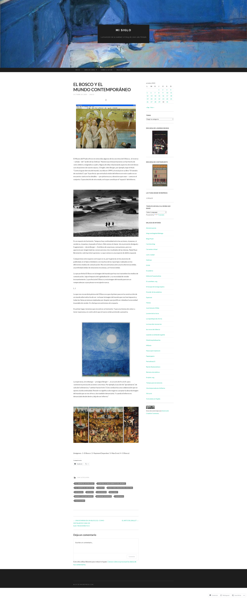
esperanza (79, 492)
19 (147, 99)
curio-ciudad (150, 255)
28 (155, 102)
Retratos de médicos (153, 372)
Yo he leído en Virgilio (153, 399)
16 (163, 96)
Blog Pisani (150, 239)
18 (171, 96)
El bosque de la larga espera (155, 287)
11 (171, 93)
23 (163, 99)
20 (151, 99)
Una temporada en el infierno (155, 388)
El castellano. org (151, 281)
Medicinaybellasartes (153, 340)
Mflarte (148, 345)
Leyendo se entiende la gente (155, 335)
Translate (161, 215)
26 (147, 102)
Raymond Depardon (104, 496)
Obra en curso (89, 70)
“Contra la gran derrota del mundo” (111, 483)
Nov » (152, 107)
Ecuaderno (149, 271)
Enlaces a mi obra (123, 70)
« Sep (147, 107)
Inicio (77, 70)
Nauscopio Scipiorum (153, 351)
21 (155, 99)
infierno (90, 492)
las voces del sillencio (153, 329)
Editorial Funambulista (153, 276)
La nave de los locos (152, 313)
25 (171, 99)
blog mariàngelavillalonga (154, 233)
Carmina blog (150, 244)
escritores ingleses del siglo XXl (120, 487)
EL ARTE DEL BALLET (130, 520)
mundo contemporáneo (84, 496)
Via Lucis (149, 393)
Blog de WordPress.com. (83, 584)
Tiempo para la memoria (154, 383)
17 (167, 96)
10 (167, 93)
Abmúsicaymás (151, 228)
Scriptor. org (150, 377)
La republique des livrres (154, 319)
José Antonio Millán (152, 308)
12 (147, 96)
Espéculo (149, 297)
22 (159, 99)
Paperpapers (150, 356)
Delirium (149, 260)
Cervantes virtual (151, 249)
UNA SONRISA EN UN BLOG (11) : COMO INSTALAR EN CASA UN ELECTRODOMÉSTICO (88, 523)
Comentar (132, 556)
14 (155, 96)
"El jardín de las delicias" (84, 483)
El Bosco (101, 487)
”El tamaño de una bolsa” (84, 487)
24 (167, 99)
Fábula (148, 303)
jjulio (91, 94)
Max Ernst (114, 492)
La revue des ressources (154, 324)
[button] (106, 126)
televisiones (80, 500)
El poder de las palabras (154, 292)
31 (167, 102)
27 (151, 102)
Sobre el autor (106, 70)
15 (159, 96)
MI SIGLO (123, 30)
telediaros (119, 496)
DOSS (148, 265)
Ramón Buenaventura (153, 367)
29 (159, 102)
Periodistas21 (150, 361)
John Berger (101, 492)
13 (151, 96)
